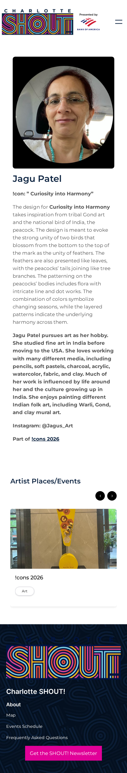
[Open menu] (118, 22)
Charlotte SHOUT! (35, 691)
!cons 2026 (45, 439)
